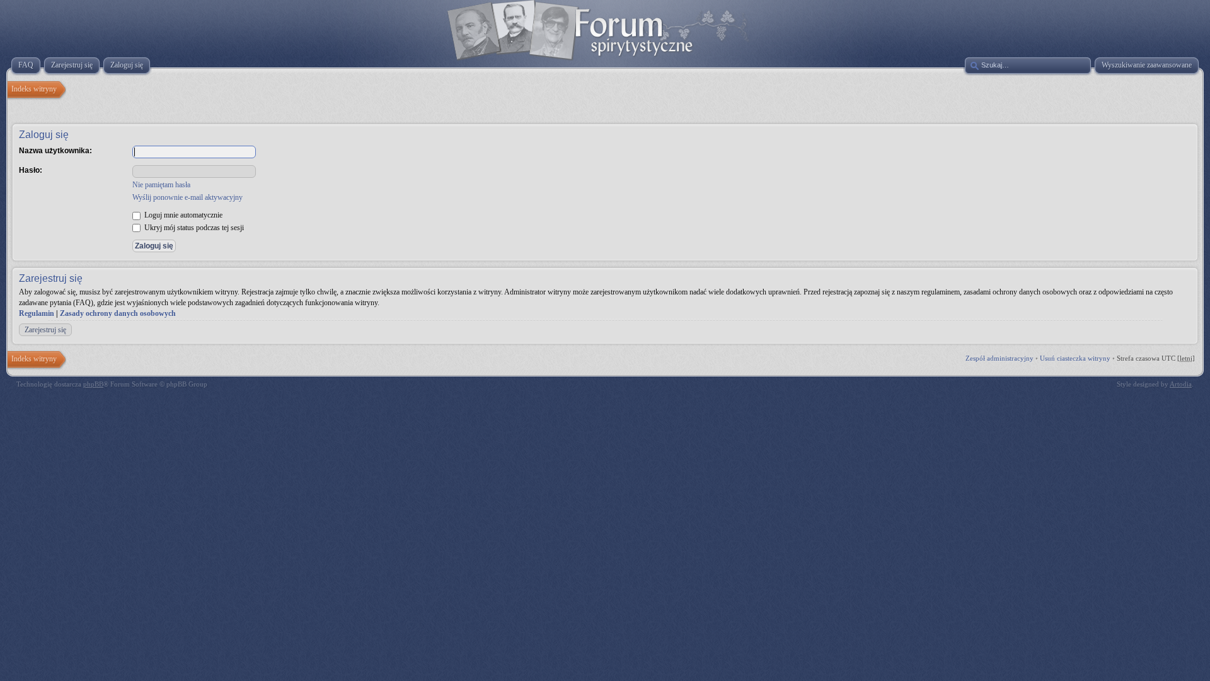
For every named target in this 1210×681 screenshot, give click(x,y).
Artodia (1181, 384)
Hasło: (30, 170)
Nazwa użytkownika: (55, 150)
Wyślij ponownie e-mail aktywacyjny (187, 197)
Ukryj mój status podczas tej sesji (193, 227)
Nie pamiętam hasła (161, 184)
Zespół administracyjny (999, 358)
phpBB (93, 384)
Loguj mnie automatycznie (182, 215)
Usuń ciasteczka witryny (1075, 358)
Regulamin (36, 313)
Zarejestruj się (45, 329)
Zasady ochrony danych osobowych (118, 313)
